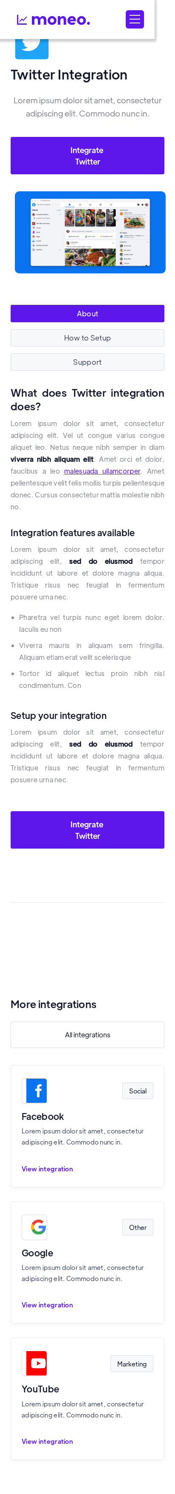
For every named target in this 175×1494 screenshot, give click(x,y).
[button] (135, 19)
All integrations (87, 1034)
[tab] (87, 313)
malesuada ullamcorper (102, 470)
